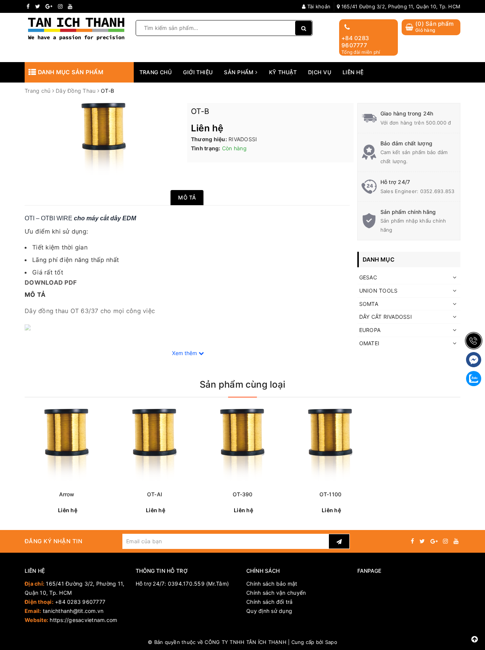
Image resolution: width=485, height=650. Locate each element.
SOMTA (368, 304)
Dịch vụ (319, 72)
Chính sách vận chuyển (276, 592)
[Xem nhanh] (104, 510)
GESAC (368, 277)
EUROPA (370, 330)
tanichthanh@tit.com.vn (73, 611)
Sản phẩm (239, 72)
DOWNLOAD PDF (51, 282)
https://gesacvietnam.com (83, 620)
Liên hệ (353, 72)
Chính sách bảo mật (271, 583)
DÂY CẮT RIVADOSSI (385, 316)
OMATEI (369, 343)
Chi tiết (80, 510)
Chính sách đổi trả (269, 602)
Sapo (331, 642)
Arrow (67, 494)
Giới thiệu (198, 72)
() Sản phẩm (434, 26)
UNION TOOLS (378, 290)
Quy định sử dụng (269, 611)
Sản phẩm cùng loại (242, 384)
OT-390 (243, 494)
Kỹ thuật (283, 72)
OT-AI (154, 494)
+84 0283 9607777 (355, 41)
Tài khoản (318, 6)
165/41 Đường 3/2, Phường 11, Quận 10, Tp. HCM (400, 6)
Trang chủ (155, 72)
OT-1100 (330, 494)
